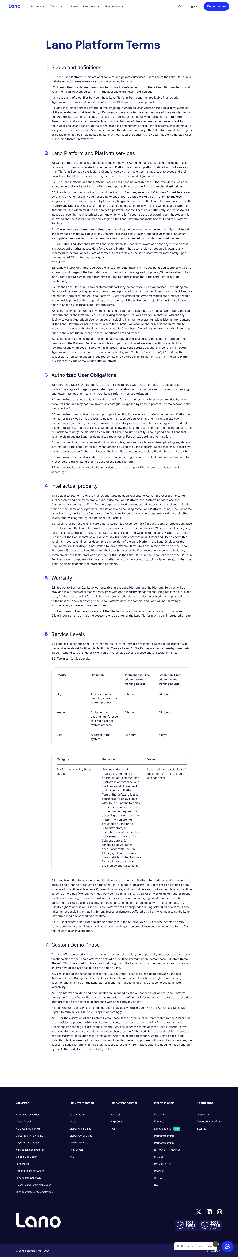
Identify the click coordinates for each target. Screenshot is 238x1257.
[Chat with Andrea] (227, 1246)
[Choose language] (179, 6)
